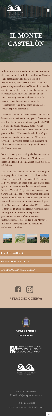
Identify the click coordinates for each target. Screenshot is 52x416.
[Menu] (48, 10)
